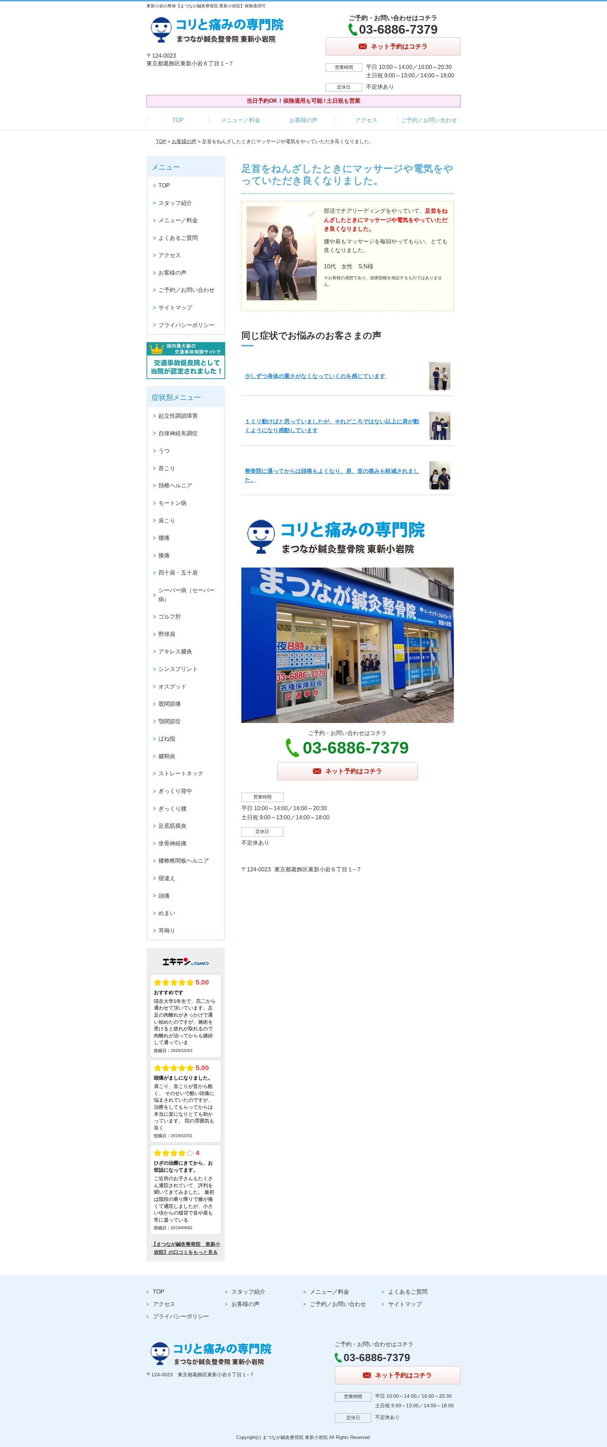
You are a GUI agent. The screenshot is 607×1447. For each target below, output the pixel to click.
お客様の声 (303, 120)
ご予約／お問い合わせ (429, 120)
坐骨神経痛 (172, 843)
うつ (164, 451)
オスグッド (172, 687)
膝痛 (164, 555)
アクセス (366, 120)
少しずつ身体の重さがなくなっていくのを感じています (315, 376)
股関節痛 (169, 704)
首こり (166, 468)
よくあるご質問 (178, 238)
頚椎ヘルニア (175, 485)
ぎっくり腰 (172, 809)
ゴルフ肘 (169, 617)
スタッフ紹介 (175, 203)
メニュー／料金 (240, 120)
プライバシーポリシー (186, 325)
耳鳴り (166, 931)
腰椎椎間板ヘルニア (183, 861)
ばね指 (166, 739)
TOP (178, 120)
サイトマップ (175, 307)
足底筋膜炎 (172, 826)
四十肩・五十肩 (178, 573)
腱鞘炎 (166, 756)
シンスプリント (178, 669)
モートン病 (172, 503)
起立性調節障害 (178, 416)
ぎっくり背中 (175, 791)
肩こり (166, 521)
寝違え (166, 878)
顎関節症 (169, 721)
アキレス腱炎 (175, 651)
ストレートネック (180, 773)
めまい (166, 913)
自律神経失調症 (178, 433)
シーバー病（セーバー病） (186, 594)
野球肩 (166, 634)
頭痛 (164, 896)
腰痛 (164, 538)
